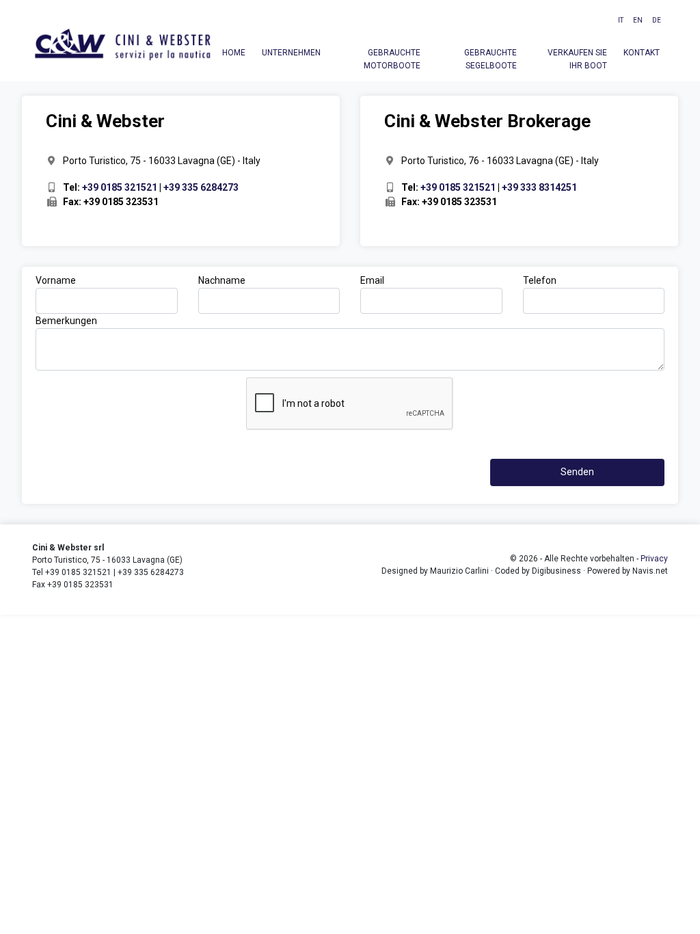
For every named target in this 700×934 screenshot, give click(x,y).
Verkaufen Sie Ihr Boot (577, 59)
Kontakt (641, 52)
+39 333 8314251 (539, 187)
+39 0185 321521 (119, 187)
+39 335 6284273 (201, 187)
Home (233, 52)
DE (656, 20)
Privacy (654, 558)
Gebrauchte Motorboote (392, 59)
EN (638, 20)
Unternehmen (291, 52)
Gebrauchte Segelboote (490, 59)
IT (620, 20)
